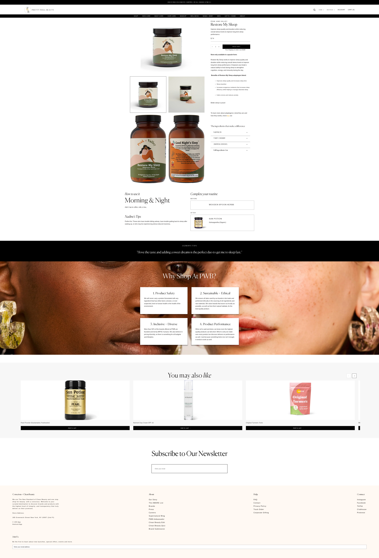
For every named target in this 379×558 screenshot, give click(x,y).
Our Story (153, 499)
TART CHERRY (219, 138)
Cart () (351, 9)
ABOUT (242, 16)
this (228, 116)
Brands (152, 506)
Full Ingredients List (220, 150)
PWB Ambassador (156, 519)
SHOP (136, 16)
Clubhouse (362, 509)
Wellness (194, 16)
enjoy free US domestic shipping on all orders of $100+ (189, 2)
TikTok (360, 506)
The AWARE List (156, 503)
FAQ (255, 499)
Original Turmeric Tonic (254, 423)
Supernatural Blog (157, 516)
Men (219, 16)
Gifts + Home (230, 16)
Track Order (259, 509)
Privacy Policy (260, 506)
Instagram (361, 499)
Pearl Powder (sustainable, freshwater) (35, 423)
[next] (354, 376)
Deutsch (330, 9)
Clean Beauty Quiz (157, 526)
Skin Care (146, 16)
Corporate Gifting (261, 512)
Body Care (159, 16)
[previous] (349, 376)
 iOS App (16, 522)
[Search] (314, 10)
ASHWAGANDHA (220, 144)
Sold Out (236, 46)
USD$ (320, 9)
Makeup (183, 16)
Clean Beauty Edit (157, 522)
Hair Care (172, 16)
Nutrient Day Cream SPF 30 (143, 423)
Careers (152, 512)
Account (341, 9)
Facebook (361, 503)
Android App (17, 524)
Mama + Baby (208, 16)
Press (151, 509)
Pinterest (361, 512)
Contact (257, 503)
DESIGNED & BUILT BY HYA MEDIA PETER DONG (31, 555)
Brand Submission (157, 529)
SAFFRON (217, 132)
